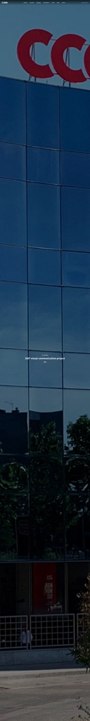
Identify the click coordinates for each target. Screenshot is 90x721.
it (87, 2)
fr (85, 2)
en (82, 2)
